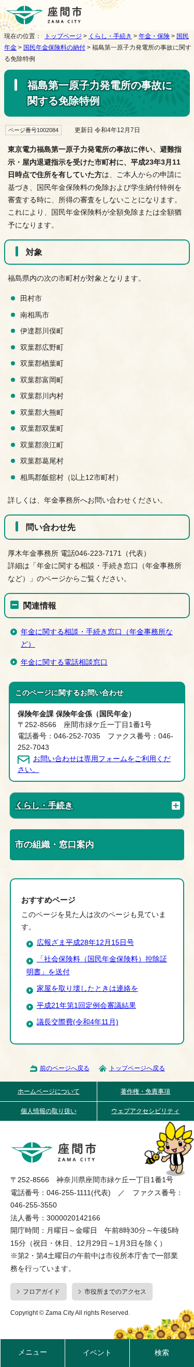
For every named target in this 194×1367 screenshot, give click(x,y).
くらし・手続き (110, 36)
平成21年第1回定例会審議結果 (86, 1005)
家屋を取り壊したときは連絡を (87, 988)
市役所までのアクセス (115, 1291)
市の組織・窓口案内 (54, 844)
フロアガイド (41, 1291)
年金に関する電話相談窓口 (64, 662)
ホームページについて (49, 1091)
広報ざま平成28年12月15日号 (85, 942)
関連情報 (39, 605)
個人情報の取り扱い (49, 1111)
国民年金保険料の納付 (54, 47)
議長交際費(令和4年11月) (77, 1022)
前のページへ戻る (64, 1068)
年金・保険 (154, 36)
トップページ (63, 36)
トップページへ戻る (137, 1068)
